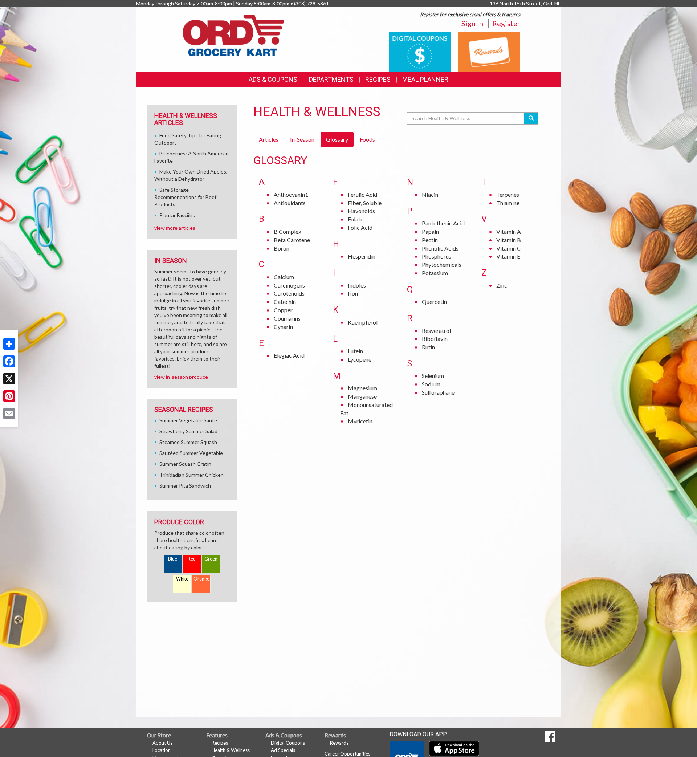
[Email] (9, 413)
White (182, 579)
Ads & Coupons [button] (273, 79)
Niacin (430, 194)
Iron (353, 293)
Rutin (428, 346)
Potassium (435, 272)
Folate (355, 219)
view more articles (174, 228)
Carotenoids (289, 293)
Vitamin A (508, 231)
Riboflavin (435, 338)
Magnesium (362, 387)
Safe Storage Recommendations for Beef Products (185, 197)
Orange (201, 579)
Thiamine (507, 202)
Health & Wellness (231, 750)
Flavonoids (361, 210)
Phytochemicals (441, 264)
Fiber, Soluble (365, 202)
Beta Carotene (292, 239)
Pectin (430, 239)
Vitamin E (508, 256)
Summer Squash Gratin (185, 464)
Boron (281, 248)
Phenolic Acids (440, 248)
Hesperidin (361, 256)
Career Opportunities (347, 754)
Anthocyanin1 (291, 194)
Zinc (501, 285)
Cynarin (283, 326)
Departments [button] (331, 79)
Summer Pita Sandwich (185, 486)
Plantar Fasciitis (177, 215)
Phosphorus (436, 256)
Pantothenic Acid (443, 223)
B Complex (287, 231)
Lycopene (359, 359)
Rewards (339, 743)
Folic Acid (360, 227)
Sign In (472, 23)
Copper (283, 309)
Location (161, 750)
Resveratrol (436, 330)
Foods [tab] (367, 139)
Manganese (362, 396)
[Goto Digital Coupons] (420, 51)
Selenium (433, 375)
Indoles (357, 285)
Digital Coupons (288, 743)
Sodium (431, 383)
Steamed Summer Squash (188, 442)
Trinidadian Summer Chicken (191, 475)
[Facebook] (9, 361)
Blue (172, 559)
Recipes (378, 79)
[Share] (9, 344)
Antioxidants (290, 202)
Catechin (285, 301)
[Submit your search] (531, 118)
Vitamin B (508, 239)
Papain (430, 231)
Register (506, 23)
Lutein (355, 350)
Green (210, 559)
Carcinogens (289, 285)
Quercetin (434, 301)
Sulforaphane (438, 392)
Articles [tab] (268, 139)
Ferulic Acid (362, 194)
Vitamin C (508, 248)
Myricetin (360, 421)
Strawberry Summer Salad (188, 431)
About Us (162, 743)
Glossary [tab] (337, 139)
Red (192, 559)
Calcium (284, 276)
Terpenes (507, 194)
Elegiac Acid (289, 355)
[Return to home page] (233, 35)
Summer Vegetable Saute (188, 420)
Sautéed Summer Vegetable (191, 453)
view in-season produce (181, 377)
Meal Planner (425, 79)
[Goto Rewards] (489, 51)
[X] (9, 378)
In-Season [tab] (302, 139)
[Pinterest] (9, 396)
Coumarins (287, 318)
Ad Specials (283, 750)
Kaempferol (363, 322)
